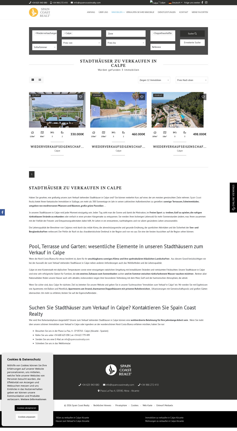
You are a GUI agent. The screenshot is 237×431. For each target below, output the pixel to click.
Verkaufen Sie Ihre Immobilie (140, 12)
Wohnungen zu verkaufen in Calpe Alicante (164, 421)
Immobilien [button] (117, 12)
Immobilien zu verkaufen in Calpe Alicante (164, 417)
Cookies (134, 405)
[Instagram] (206, 2)
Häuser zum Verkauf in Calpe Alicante (72, 421)
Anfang (91, 12)
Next (81, 110)
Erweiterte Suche (192, 42)
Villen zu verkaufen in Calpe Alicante (72, 417)
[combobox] (44, 35)
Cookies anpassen (26, 416)
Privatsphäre (121, 405)
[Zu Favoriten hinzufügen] (80, 97)
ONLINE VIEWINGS (233, 196)
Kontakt (183, 12)
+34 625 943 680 (39, 2)
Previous (33, 110)
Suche (191, 33)
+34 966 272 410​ (60, 2)
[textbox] (35, 38)
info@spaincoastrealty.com (87, 2)
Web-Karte (147, 405)
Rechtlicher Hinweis (102, 405)
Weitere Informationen (33, 399)
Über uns (103, 12)
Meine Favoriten (200, 12)
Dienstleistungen (167, 12)
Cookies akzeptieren (26, 407)
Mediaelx (169, 405)
